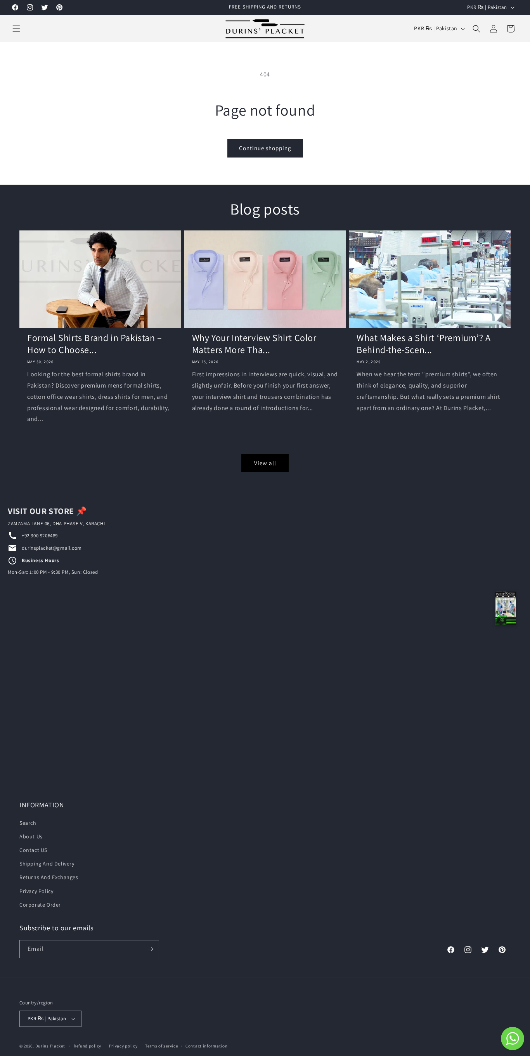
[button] (16, 28)
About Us (31, 836)
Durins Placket (50, 1046)
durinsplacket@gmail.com (52, 548)
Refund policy (87, 1046)
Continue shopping (265, 148)
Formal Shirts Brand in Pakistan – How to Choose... (94, 344)
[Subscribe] (150, 949)
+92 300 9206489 (40, 535)
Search (27, 822)
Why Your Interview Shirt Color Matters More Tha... (254, 344)
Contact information (206, 1046)
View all (265, 463)
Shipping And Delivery (46, 863)
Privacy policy (123, 1046)
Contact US (33, 850)
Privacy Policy (36, 891)
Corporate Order (40, 904)
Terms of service (161, 1046)
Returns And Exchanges (48, 877)
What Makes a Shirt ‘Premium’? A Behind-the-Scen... (424, 344)
